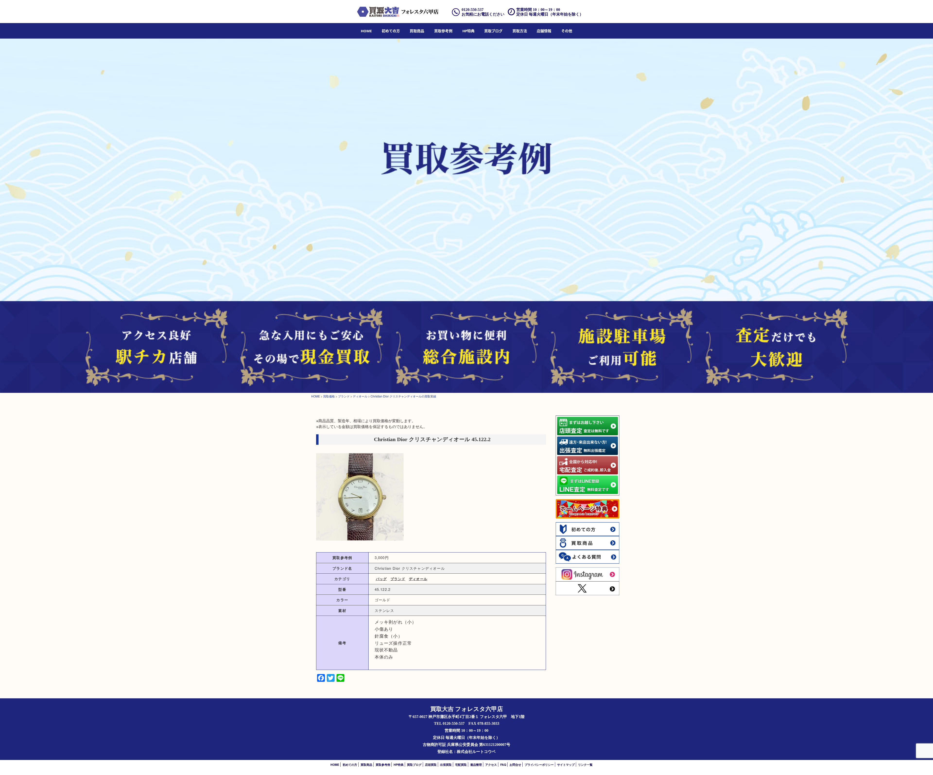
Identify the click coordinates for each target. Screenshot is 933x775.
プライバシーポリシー (539, 764)
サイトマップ (566, 764)
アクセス (491, 764)
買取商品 (417, 30)
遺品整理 (476, 764)
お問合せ (515, 764)
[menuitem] (366, 30)
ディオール (418, 578)
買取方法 (519, 30)
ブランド (397, 578)
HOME (366, 30)
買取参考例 (443, 30)
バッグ (381, 578)
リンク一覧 (585, 764)
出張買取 (446, 764)
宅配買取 (461, 764)
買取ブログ (493, 30)
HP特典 (468, 30)
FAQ (503, 764)
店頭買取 (431, 764)
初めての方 (391, 30)
